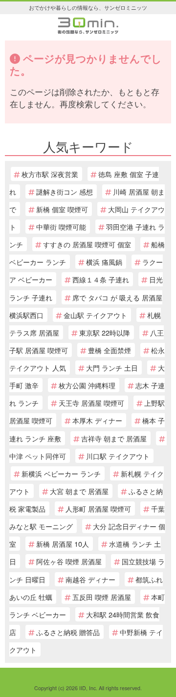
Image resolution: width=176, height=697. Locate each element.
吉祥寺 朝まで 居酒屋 (114, 438)
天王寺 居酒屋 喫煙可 (91, 403)
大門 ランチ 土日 (112, 367)
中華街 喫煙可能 (61, 226)
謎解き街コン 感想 (64, 191)
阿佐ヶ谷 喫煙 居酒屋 (69, 561)
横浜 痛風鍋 (104, 262)
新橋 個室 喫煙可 (62, 209)
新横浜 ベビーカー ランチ (61, 473)
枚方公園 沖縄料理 (87, 385)
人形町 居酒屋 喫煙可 (98, 508)
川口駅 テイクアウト (118, 456)
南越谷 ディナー (90, 579)
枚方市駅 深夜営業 (50, 174)
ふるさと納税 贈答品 (68, 632)
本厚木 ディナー (97, 420)
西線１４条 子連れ (100, 279)
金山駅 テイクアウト (95, 315)
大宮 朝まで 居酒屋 (79, 491)
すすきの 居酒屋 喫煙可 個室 (87, 244)
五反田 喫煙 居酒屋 (101, 597)
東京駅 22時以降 (104, 332)
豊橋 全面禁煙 (109, 350)
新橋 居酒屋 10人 (62, 543)
